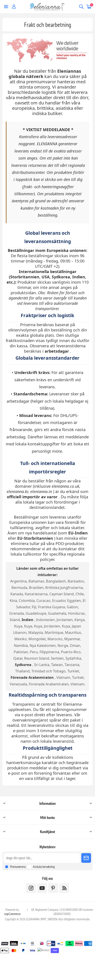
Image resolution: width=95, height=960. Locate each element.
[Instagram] (31, 888)
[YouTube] (42, 888)
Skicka (86, 858)
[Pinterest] (53, 888)
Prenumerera (18, 866)
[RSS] (64, 888)
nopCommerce (12, 914)
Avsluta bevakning (44, 866)
